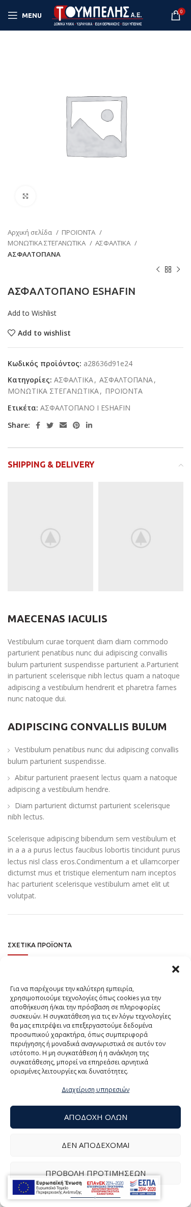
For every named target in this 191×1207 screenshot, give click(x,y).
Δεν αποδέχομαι (96, 1145)
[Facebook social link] (38, 425)
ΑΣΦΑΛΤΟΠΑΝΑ (34, 254)
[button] (176, 969)
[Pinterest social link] (76, 425)
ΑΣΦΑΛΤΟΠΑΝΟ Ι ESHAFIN (85, 408)
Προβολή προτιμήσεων (95, 1173)
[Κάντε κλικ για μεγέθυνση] (25, 196)
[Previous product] (158, 270)
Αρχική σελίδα (30, 232)
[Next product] (178, 270)
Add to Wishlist (32, 313)
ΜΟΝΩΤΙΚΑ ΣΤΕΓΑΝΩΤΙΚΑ (47, 243)
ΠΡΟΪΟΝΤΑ (79, 232)
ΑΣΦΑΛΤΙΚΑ (113, 243)
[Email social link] (63, 425)
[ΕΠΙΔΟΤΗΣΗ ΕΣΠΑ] (84, 1187)
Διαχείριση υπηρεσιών (95, 1089)
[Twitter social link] (50, 425)
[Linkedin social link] (89, 425)
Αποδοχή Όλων (95, 1117)
